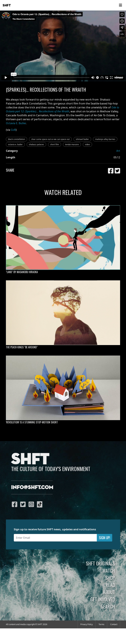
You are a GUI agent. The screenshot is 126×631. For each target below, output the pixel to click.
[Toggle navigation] (120, 5)
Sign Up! (104, 537)
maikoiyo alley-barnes (105, 139)
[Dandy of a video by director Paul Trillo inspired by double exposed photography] (63, 313)
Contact (113, 624)
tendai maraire (72, 144)
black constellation (16, 139)
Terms (101, 624)
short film (54, 144)
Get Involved (102, 599)
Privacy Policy (86, 624)
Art (118, 151)
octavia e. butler (15, 144)
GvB (13, 130)
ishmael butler (82, 139)
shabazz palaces (36, 144)
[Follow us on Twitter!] (23, 504)
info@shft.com (32, 487)
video (87, 144)
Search (108, 606)
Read (110, 584)
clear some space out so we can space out (50, 139)
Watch (108, 570)
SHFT (7, 5)
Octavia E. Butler (16, 123)
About (109, 591)
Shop (110, 577)
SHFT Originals (100, 563)
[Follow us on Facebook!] (15, 504)
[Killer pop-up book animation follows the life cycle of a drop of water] (63, 388)
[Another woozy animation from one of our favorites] (63, 237)
